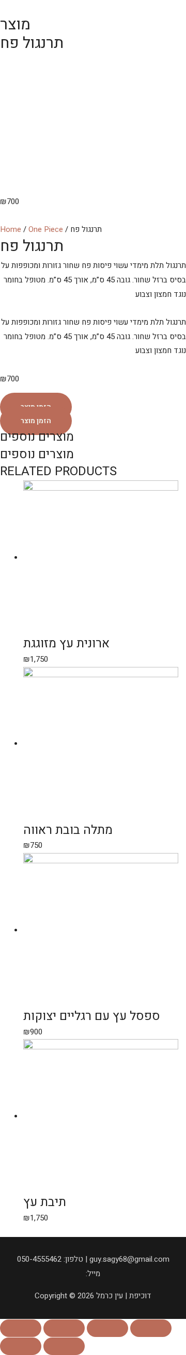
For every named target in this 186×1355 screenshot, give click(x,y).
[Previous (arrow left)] (20, 1346)
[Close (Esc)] (20, 1328)
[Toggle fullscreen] (107, 1328)
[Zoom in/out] (151, 1328)
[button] (36, 421)
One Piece (45, 229)
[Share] (64, 1328)
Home (10, 229)
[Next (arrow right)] (64, 1346)
